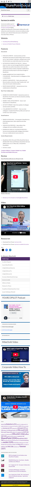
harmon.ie (7, 428)
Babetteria (11, 424)
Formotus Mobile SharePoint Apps (10, 277)
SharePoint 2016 (7, 440)
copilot (3, 426)
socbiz (8, 442)
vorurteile (26, 444)
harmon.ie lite (18, 242)
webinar (4, 446)
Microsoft (23, 430)
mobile (14, 432)
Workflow (16, 446)
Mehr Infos (28, 482)
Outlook (15, 436)
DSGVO (7, 426)
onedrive (10, 436)
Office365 (18, 434)
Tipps (15, 444)
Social (15, 442)
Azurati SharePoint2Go (7, 265)
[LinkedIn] (2, 1)
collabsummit (24, 424)
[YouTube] (4, 1)
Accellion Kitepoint (6, 262)
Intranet (22, 428)
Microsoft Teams (6, 432)
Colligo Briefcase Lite (7, 274)
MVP (25, 432)
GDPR (21, 426)
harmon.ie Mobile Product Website (11, 44)
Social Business (22, 442)
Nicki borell (9, 434)
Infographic (15, 428)
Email (16, 426)
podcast (21, 436)
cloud (19, 424)
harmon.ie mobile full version (22, 244)
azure (3, 424)
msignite (20, 432)
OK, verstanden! (15, 485)
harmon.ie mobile (6, 280)
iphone (5, 430)
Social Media (10, 444)
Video (20, 444)
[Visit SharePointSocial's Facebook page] (6, 1)
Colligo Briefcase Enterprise (8, 268)
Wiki (10, 446)
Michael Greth (13, 430)
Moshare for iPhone (6, 286)
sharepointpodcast (15, 440)
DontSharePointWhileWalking (10, 41)
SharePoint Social (5, 10)
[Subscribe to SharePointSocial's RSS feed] (11, 1)
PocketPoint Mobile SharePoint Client (10, 289)
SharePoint (9, 438)
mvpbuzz (3, 434)
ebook (12, 426)
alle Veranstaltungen (7, 330)
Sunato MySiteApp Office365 (8, 292)
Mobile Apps (11, 16)
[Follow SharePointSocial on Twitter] (9, 1)
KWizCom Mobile (6, 283)
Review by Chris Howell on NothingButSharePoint (15, 197)
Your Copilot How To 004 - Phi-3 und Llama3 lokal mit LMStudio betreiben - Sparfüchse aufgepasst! (19, 476)
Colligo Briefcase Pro (7, 271)
